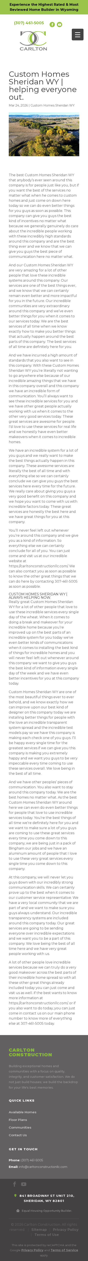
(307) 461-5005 (29, 23)
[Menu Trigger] (78, 34)
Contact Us (18, 1135)
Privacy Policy (66, 1230)
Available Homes (22, 1112)
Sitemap (39, 1230)
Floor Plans (18, 1120)
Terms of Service (64, 1250)
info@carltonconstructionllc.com (43, 1167)
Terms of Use (46, 1235)
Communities (20, 1127)
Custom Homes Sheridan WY (53, 105)
